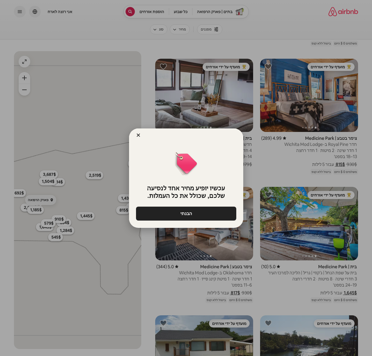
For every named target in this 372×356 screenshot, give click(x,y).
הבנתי (186, 213)
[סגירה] (138, 135)
